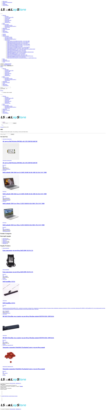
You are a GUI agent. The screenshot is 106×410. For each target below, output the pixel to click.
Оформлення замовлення (7, 2)
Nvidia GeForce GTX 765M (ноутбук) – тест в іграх (16, 50)
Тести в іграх (7, 27)
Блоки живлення (8, 20)
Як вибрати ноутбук (8, 25)
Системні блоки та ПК (9, 17)
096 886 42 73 (18, 383)
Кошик (4, 3)
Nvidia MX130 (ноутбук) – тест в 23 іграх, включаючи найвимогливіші (20, 51)
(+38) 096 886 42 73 (7, 64)
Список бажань (5, 5)
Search (4, 122)
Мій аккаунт (5, 1)
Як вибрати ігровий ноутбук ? (10, 26)
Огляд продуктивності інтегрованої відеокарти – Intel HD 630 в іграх (20, 55)
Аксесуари (7, 19)
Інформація (5, 28)
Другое (4, 240)
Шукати (15, 123)
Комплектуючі (7, 22)
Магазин (4, 15)
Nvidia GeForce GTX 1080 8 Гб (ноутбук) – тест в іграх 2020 (18, 41)
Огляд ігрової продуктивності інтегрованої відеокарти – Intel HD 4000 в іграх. (22, 57)
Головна (4, 34)
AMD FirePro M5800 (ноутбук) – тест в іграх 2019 (16, 56)
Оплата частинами (6, 29)
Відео (4, 23)
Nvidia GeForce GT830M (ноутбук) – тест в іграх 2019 (17, 54)
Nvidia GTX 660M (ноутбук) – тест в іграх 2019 (16, 53)
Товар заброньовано (6, 169)
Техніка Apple (7, 18)
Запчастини (7, 21)
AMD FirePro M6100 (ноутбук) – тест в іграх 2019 (16, 49)
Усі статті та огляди (8, 37)
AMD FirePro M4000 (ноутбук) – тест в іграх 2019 (16, 52)
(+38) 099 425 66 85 (7, 63)
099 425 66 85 (12, 383)
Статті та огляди (6, 24)
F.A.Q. (4, 30)
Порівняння (5, 4)
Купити (4, 278)
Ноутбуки (7, 16)
